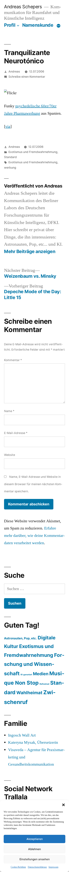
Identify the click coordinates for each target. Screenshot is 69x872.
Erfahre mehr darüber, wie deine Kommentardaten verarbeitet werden (34, 535)
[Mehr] (58, 26)
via (7, 126)
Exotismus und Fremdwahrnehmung (32, 152)
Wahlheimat (29, 692)
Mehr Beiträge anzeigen (29, 251)
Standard (10, 157)
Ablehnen (34, 849)
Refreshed (44, 684)
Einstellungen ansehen (35, 859)
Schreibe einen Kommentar (26, 76)
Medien (40, 673)
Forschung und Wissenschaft (34, 664)
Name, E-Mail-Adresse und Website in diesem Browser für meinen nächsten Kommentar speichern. (33, 484)
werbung (10, 167)
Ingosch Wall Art (22, 735)
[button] (63, 805)
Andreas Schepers (23, 6)
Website (9, 455)
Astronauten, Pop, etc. (20, 638)
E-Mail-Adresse (15, 433)
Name (9, 411)
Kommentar (13, 360)
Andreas (14, 71)
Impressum (53, 867)
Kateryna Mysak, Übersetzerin (33, 742)
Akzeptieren (34, 839)
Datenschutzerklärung (37, 867)
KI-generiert (26, 674)
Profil (9, 25)
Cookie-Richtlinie (18, 867)
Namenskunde (37, 25)
